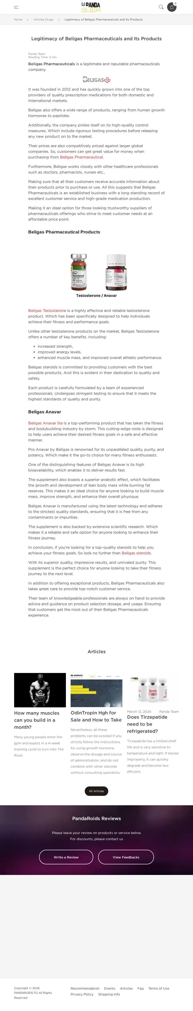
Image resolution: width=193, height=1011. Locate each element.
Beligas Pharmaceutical (81, 157)
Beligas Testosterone (47, 310)
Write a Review (66, 857)
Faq (140, 989)
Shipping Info (109, 994)
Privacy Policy (82, 994)
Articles (126, 989)
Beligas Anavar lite (45, 423)
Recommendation (85, 989)
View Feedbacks (126, 857)
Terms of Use (158, 989)
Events (109, 989)
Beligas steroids (136, 553)
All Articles (96, 791)
